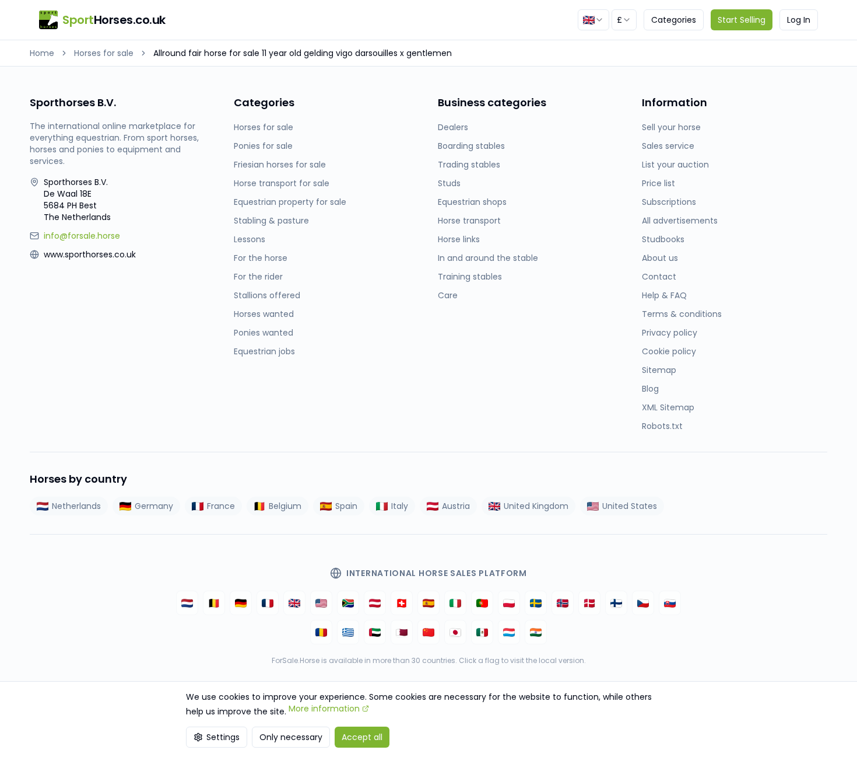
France (221, 506)
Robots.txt (662, 426)
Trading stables (469, 164)
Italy (399, 506)
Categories (673, 20)
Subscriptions (669, 202)
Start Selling (741, 20)
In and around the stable (488, 258)
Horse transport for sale (281, 183)
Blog (650, 389)
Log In (798, 20)
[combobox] (593, 19)
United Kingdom (536, 506)
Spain (346, 506)
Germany (154, 506)
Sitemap (659, 370)
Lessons (249, 239)
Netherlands (76, 506)
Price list (658, 183)
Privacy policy (669, 333)
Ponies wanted (263, 333)
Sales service (668, 146)
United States (629, 506)
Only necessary (290, 737)
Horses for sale (104, 53)
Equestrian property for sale (290, 202)
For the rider (258, 276)
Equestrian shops (472, 202)
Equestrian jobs (264, 351)
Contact (659, 276)
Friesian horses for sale (280, 164)
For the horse (260, 258)
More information (324, 708)
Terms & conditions (682, 314)
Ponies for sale (263, 146)
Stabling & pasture (271, 220)
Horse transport (469, 220)
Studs (449, 183)
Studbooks (663, 239)
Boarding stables (471, 146)
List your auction (675, 164)
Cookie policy (669, 351)
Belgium (285, 506)
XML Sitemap (668, 407)
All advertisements (680, 220)
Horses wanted (264, 314)
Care (448, 295)
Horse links (459, 239)
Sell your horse (671, 127)
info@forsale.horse (82, 236)
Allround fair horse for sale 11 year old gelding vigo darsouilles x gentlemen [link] (302, 53)
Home (42, 53)
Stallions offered (267, 295)
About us (660, 258)
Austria (456, 506)
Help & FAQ (664, 295)
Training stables (470, 276)
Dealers (453, 127)
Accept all (362, 737)
